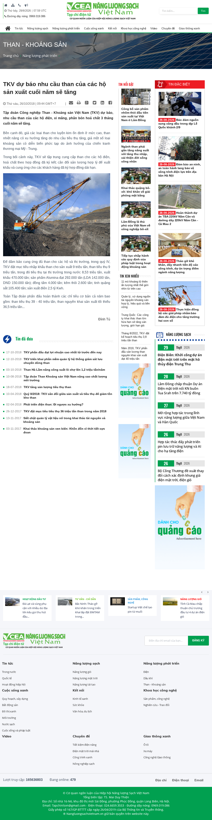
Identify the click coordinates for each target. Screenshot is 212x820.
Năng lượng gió (191, 599)
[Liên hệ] (19, 5)
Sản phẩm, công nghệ (138, 601)
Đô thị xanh (9, 711)
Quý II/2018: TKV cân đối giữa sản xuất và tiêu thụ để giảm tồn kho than (68, 395)
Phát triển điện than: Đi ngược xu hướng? (53, 404)
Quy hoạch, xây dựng (15, 699)
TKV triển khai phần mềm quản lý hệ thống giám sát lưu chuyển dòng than (63, 360)
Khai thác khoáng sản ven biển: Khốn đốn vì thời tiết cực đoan (64, 430)
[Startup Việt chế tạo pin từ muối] (117, 604)
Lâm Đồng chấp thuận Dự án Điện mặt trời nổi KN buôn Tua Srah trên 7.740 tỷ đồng (180, 388)
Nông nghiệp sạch (83, 764)
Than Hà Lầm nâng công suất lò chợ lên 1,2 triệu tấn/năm (64, 369)
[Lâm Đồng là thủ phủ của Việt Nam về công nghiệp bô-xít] (136, 209)
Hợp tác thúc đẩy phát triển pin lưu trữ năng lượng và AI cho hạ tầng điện (179, 446)
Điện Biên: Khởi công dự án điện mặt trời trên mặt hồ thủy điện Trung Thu (180, 359)
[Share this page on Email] (71, 103)
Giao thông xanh (189, 28)
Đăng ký (198, 640)
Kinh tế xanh (80, 699)
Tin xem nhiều (129, 276)
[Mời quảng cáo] (26, 5)
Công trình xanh (82, 757)
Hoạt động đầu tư (34, 599)
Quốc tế (7, 678)
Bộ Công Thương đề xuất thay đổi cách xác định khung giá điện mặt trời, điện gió (181, 475)
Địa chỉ (160, 780)
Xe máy (147, 751)
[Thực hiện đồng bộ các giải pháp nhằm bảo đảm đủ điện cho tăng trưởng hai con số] (179, 293)
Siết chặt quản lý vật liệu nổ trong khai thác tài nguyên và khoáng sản (64, 419)
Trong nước (9, 672)
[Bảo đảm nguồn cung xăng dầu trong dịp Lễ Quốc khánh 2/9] (179, 104)
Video (154, 28)
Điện (146, 672)
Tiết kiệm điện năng (84, 745)
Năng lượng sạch (37, 28)
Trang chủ (11, 55)
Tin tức (19, 28)
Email (198, 780)
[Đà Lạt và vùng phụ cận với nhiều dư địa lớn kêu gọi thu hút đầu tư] (12, 604)
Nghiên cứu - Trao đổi (156, 705)
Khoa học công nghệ (133, 28)
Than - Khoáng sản (154, 684)
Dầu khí (148, 678)
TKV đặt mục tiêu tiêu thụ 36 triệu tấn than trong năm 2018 (65, 411)
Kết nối (112, 28)
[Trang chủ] (5, 5)
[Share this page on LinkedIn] (102, 103)
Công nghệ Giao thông (157, 757)
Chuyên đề (168, 28)
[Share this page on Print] (79, 103)
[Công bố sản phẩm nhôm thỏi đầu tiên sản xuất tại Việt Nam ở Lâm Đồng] (136, 97)
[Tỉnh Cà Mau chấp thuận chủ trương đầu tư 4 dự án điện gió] (170, 604)
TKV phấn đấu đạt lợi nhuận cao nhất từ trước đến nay (63, 352)
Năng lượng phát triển (66, 28)
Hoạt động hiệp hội (13, 684)
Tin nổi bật (126, 84)
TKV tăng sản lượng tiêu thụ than (47, 387)
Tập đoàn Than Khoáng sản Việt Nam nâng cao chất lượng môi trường (65, 378)
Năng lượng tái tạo (84, 684)
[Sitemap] (12, 5)
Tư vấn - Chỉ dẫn (85, 599)
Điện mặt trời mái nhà (86, 751)
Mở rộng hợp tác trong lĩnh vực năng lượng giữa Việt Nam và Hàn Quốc (181, 417)
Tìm (203, 11)
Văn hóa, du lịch (82, 711)
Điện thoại (180, 780)
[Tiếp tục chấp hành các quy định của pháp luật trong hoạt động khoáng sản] (136, 243)
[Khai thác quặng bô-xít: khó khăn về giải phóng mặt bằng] (136, 175)
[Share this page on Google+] (87, 103)
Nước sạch (8, 724)
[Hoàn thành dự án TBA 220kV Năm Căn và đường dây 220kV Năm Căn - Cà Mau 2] (179, 197)
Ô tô (146, 745)
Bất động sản (10, 705)
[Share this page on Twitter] (95, 103)
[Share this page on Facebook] (110, 103)
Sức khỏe (78, 705)
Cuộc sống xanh (94, 28)
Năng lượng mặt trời (85, 678)
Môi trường (9, 718)
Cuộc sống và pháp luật (16, 730)
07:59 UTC (40, 10)
